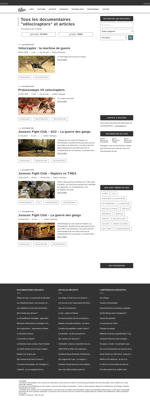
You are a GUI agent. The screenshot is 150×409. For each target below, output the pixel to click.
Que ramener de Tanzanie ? (69, 339)
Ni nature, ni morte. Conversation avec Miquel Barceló (115, 344)
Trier (80, 34)
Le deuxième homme (25, 334)
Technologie (77, 9)
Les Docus (29, 395)
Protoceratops (41, 119)
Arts (31, 9)
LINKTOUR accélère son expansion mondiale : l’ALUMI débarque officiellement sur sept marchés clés (72, 349)
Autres (106, 9)
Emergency (106, 214)
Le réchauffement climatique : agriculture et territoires (33, 318)
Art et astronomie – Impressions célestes (32, 328)
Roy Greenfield (108, 203)
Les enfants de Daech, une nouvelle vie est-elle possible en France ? (32, 303)
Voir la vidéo (62, 60)
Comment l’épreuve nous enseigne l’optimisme (113, 339)
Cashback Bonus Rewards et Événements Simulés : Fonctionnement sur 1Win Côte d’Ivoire (74, 354)
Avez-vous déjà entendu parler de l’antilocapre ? (71, 370)
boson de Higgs (119, 219)
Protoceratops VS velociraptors (41, 90)
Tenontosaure (41, 161)
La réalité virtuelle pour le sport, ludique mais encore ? (32, 349)
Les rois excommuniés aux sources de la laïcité (115, 349)
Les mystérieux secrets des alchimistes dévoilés (32, 308)
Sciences (64, 9)
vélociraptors (41, 77)
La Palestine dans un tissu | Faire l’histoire (33, 344)
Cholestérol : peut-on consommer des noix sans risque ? (74, 344)
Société (52, 9)
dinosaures (25, 77)
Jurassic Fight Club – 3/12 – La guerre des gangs (54, 131)
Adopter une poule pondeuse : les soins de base (75, 323)
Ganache (125, 208)
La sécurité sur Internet (25, 339)
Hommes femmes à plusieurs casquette (115, 308)
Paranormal (93, 9)
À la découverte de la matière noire (113, 369)
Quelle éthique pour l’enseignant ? (113, 313)
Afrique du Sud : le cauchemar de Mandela (33, 298)
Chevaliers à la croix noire (113, 198)
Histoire (41, 9)
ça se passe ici (120, 126)
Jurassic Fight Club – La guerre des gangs (49, 215)
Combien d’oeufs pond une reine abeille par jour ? (73, 364)
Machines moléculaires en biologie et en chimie (32, 323)
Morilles (119, 214)
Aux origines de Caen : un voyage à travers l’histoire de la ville (72, 359)
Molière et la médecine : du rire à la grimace (113, 359)
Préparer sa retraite (107, 328)
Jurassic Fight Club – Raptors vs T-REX (47, 173)
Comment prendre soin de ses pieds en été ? (75, 318)
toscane (105, 224)
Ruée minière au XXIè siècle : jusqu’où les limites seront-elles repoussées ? (116, 354)
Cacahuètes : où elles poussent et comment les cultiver (71, 334)
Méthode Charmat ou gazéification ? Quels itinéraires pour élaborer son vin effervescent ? (116, 334)
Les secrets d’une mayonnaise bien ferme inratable (74, 303)
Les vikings (104, 298)
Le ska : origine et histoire (68, 313)
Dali (114, 193)
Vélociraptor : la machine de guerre (44, 48)
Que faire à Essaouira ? (67, 308)
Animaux (61, 52)
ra (39, 202)
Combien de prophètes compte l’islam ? (73, 328)
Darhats (105, 219)
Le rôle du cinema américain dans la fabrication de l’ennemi (114, 364)
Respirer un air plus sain (26, 354)
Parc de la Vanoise (109, 208)
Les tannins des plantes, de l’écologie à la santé (33, 364)
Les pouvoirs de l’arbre (109, 323)
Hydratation (124, 203)
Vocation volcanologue (109, 303)
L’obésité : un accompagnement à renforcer (30, 370)
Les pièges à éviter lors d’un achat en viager (72, 298)
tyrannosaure (51, 202)
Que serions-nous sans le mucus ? (30, 359)
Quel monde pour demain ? (27, 313)
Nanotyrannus (26, 202)
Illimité (105, 193)
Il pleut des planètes (107, 318)
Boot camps (107, 229)
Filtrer (43, 34)
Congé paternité (123, 229)
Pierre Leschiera (120, 224)
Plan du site (39, 395)
